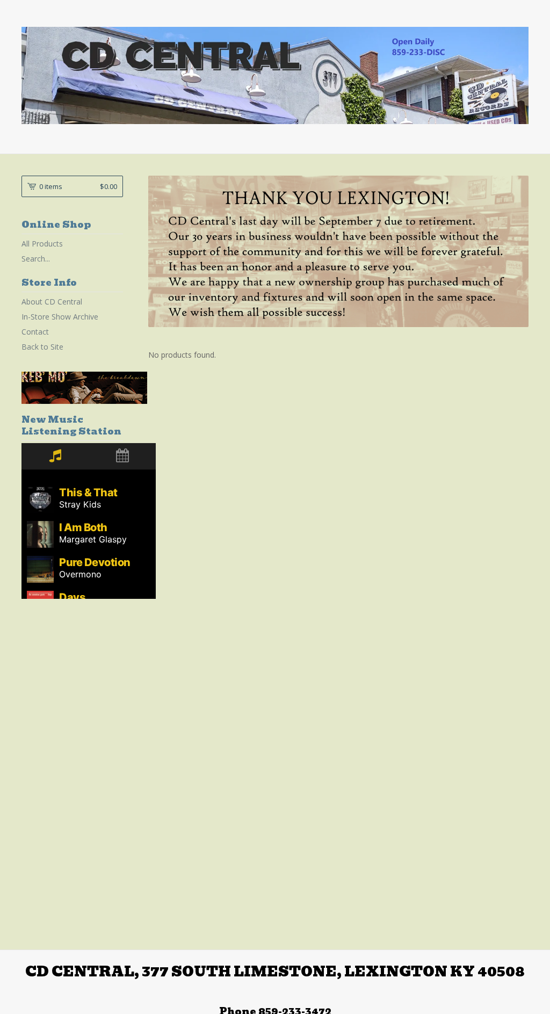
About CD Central (51, 301)
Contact (35, 332)
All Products (42, 243)
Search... (35, 259)
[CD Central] (275, 75)
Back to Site (42, 347)
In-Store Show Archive (59, 317)
